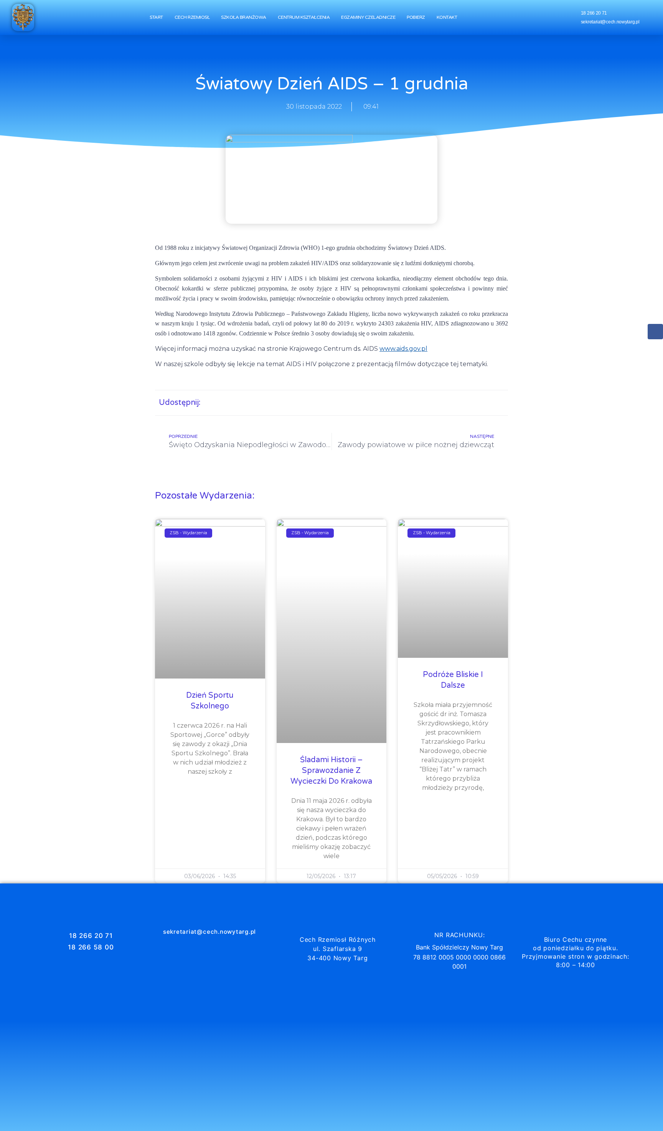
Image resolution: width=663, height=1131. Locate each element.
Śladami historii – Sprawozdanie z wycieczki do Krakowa (331, 770)
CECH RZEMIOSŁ (192, 17)
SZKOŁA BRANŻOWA (243, 17)
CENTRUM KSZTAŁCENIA (304, 17)
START (156, 17)
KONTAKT (447, 17)
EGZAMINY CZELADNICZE (368, 17)
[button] (424, 402)
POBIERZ (416, 17)
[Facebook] (655, 331)
